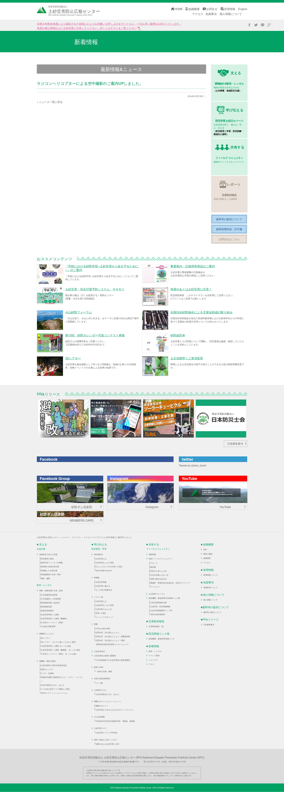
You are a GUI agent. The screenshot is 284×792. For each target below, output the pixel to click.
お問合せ (211, 9)
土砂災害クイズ (100, 728)
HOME (179, 9)
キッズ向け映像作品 (104, 589)
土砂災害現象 (101, 582)
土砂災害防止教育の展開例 (105, 655)
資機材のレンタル (46, 633)
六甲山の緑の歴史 (103, 628)
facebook (249, 25)
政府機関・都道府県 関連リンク (162, 638)
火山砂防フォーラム (157, 593)
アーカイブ (154, 586)
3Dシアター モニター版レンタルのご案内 (58, 642)
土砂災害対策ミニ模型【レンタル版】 (56, 646)
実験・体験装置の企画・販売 (51, 590)
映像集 (96, 577)
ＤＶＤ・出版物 (47, 673)
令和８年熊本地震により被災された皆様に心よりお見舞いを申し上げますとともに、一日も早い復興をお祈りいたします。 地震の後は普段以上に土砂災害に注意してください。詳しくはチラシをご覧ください (109, 26)
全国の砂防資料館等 (102, 678)
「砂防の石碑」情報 (104, 671)
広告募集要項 (235, 443)
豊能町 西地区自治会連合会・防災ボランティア (170, 582)
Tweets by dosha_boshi (192, 465)
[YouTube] (213, 493)
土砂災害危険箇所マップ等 (161, 610)
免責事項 (211, 14)
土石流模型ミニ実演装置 (51, 598)
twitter (256, 25)
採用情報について (210, 574)
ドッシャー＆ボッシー (105, 617)
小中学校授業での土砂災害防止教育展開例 (113, 660)
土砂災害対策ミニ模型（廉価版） (54, 618)
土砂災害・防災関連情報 (160, 606)
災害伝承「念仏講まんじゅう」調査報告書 (113, 636)
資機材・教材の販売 (47, 661)
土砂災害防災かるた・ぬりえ (52, 685)
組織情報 (207, 558)
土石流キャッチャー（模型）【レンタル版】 (59, 653)
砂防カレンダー (47, 669)
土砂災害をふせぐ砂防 (105, 562)
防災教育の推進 (47, 558)
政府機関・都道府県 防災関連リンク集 (164, 598)
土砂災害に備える (103, 586)
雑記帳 (153, 567)
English (242, 9)
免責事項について (210, 587)
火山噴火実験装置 (48, 626)
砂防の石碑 (98, 667)
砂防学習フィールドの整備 (52, 562)
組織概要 (194, 9)
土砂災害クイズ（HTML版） (107, 732)
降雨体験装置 (46, 606)
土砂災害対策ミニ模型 (50, 614)
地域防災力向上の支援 (48, 554)
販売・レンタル (155, 651)
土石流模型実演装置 (49, 594)
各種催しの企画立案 (49, 570)
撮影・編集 (45, 578)
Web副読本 (98, 554)
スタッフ (154, 563)
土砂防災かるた (100, 690)
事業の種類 (207, 553)
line (262, 25)
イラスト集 (98, 597)
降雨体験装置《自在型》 (51, 602)
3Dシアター (45, 638)
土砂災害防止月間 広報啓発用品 (54, 665)
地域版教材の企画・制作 (51, 574)
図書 (96, 624)
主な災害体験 (99, 716)
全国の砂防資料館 (157, 614)
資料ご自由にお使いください (106, 739)
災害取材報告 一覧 (156, 626)
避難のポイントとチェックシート (107, 701)
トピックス (76, 537)
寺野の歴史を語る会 (158, 578)
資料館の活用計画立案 (50, 566)
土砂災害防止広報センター (48, 537)
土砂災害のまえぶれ (104, 609)
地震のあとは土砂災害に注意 (107, 744)
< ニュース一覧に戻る (50, 102)
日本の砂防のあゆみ (104, 570)
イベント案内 (154, 655)
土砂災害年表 (99, 651)
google (269, 25)
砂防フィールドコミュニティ (160, 558)
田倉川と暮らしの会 (158, 571)
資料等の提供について (212, 612)
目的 (205, 549)
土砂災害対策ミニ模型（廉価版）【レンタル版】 (61, 649)
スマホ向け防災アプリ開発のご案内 (55, 689)
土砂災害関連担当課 (158, 602)
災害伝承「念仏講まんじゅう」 (108, 632)
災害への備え (101, 613)
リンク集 (99, 683)
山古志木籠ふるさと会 (159, 574)
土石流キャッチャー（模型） (52, 622)
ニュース (65, 537)
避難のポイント (102, 705)
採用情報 (229, 9)
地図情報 (152, 554)
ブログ (151, 664)
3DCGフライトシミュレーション (54, 693)
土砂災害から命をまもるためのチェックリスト (115, 709)
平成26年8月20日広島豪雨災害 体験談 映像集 (115, 721)
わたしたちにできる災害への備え (109, 566)
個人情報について (231, 14)
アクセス (197, 14)
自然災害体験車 (47, 610)
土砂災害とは (101, 558)
